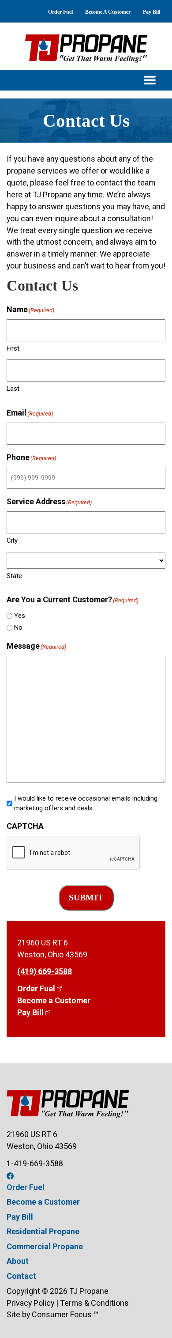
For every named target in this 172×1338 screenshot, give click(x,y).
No (18, 627)
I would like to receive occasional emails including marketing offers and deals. (85, 803)
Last (13, 389)
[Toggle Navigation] (86, 80)
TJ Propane (88, 1291)
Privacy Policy (30, 1303)
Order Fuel (60, 12)
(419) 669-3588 (44, 971)
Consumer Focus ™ (65, 1314)
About (18, 1261)
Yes (19, 616)
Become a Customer (53, 1000)
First (13, 348)
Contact (21, 1276)
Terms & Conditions (94, 1303)
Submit (86, 897)
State (14, 576)
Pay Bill (151, 12)
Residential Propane (43, 1231)
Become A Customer (108, 12)
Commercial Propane (45, 1246)
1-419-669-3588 (35, 1163)
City (12, 540)
